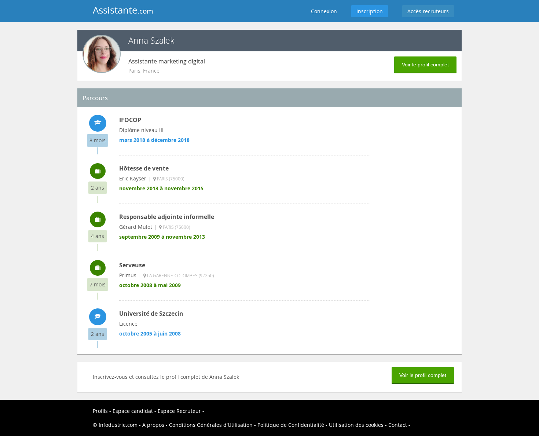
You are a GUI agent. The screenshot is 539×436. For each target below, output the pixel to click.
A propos (154, 424)
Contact (398, 424)
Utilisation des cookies (356, 424)
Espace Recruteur (180, 410)
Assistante (123, 10)
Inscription (369, 11)
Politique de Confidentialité (290, 424)
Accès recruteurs (428, 11)
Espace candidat (133, 410)
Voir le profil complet (425, 64)
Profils (100, 410)
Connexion (324, 11)
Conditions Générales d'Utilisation (211, 424)
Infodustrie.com (118, 424)
